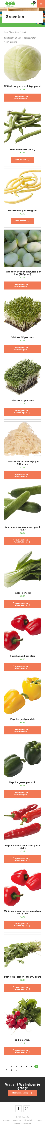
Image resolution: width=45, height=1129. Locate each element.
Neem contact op (20, 1093)
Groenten (14, 32)
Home (6, 32)
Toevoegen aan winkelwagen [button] (20, 97)
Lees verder (20, 159)
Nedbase (27, 1123)
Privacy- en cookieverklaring (23, 1120)
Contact (39, 1120)
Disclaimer (6, 1120)
